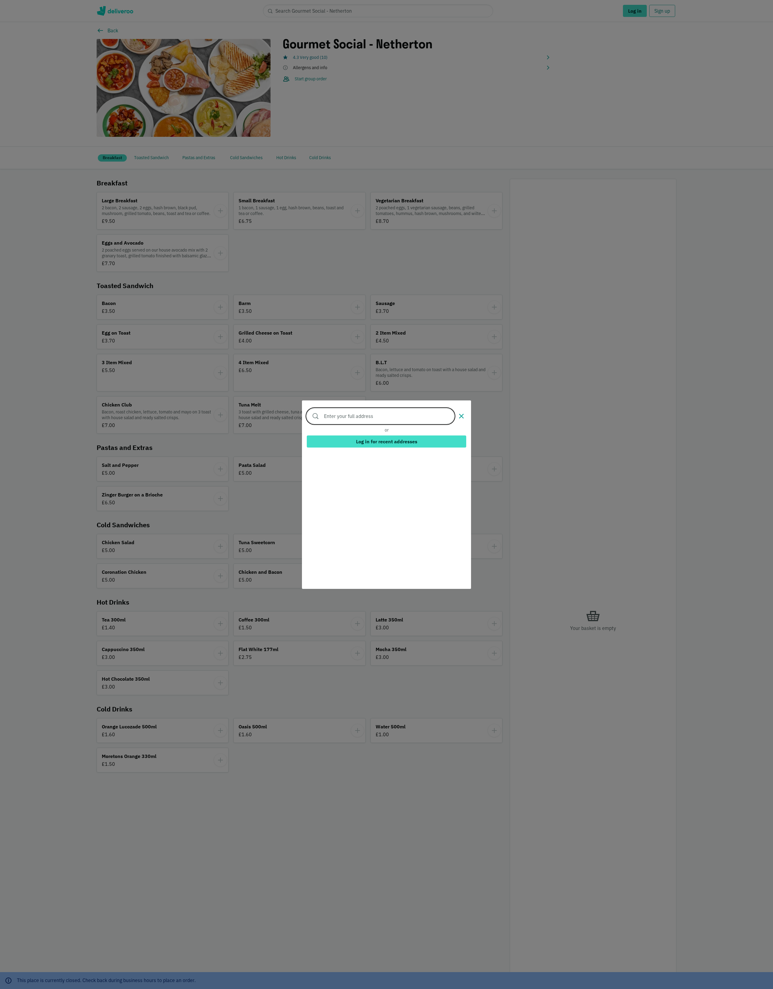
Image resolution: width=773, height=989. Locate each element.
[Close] (461, 416)
